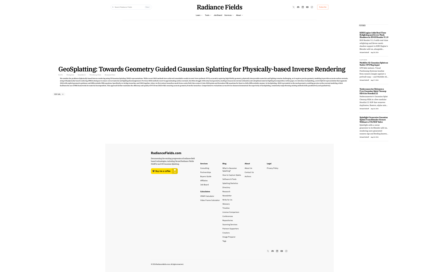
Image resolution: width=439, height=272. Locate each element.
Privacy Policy (272, 168)
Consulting (204, 168)
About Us (248, 168)
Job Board (218, 15)
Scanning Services (229, 224)
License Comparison (230, 212)
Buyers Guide (205, 176)
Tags (224, 241)
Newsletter (227, 195)
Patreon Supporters (230, 228)
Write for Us (227, 200)
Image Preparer (229, 237)
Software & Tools (229, 179)
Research (226, 191)
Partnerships (205, 172)
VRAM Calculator (207, 196)
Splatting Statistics (230, 183)
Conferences (227, 216)
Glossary (226, 204)
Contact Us (249, 172)
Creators (226, 233)
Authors (248, 176)
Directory (226, 187)
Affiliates (204, 180)
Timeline (226, 208)
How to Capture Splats (231, 175)
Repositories (227, 220)
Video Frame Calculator (210, 200)
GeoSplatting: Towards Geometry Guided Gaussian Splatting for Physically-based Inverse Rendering (201, 69)
